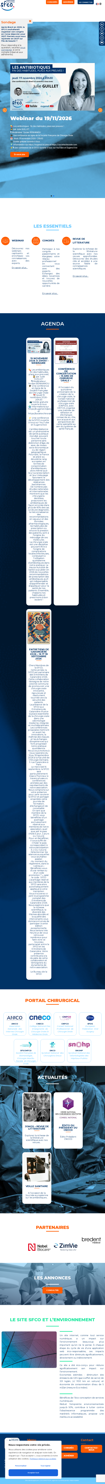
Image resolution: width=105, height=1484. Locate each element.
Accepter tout (33, 1472)
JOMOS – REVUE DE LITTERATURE (37, 1127)
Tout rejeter (45, 1465)
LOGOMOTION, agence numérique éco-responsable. (59, 1480)
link (12, 237)
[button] (30, 6)
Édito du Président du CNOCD (68, 1127)
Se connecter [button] (85, 2)
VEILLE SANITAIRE (37, 1186)
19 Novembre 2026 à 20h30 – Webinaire (39, 360)
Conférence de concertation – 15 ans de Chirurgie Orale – (66, 375)
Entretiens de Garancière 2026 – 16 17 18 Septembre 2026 (39, 654)
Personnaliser (21, 1465)
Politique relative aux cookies (43, 1459)
